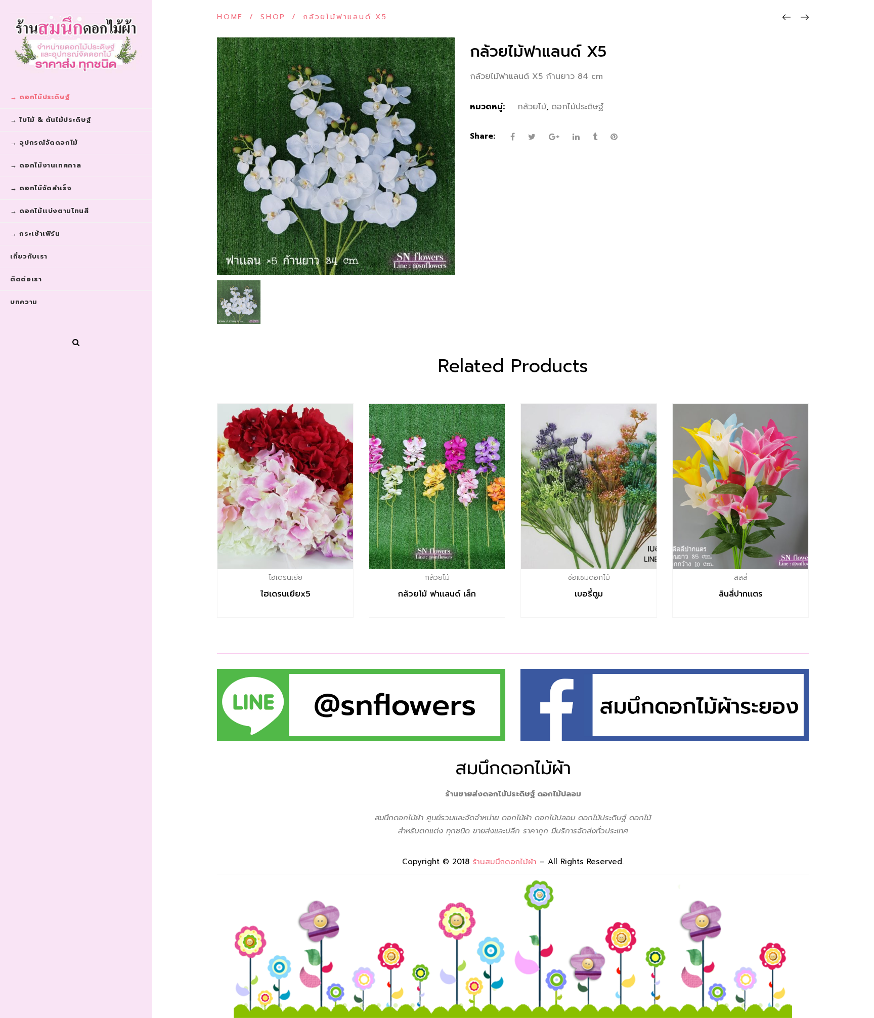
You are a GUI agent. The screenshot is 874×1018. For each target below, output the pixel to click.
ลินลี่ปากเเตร (741, 594)
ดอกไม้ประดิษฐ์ (577, 107)
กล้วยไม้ (531, 107)
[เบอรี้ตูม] (589, 486)
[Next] (805, 18)
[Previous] (786, 18)
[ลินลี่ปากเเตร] (740, 486)
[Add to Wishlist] (285, 577)
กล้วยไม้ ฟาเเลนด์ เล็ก (437, 594)
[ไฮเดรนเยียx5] (285, 486)
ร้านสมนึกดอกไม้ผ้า (504, 861)
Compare (307, 577)
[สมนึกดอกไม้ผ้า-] (76, 43)
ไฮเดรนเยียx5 (285, 594)
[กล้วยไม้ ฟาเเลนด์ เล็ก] (437, 486)
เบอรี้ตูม (589, 594)
